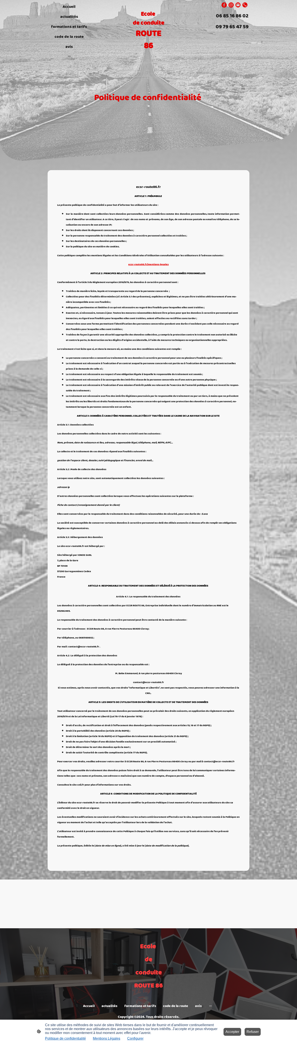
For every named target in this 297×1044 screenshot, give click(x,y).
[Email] (238, 5)
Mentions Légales (106, 1038)
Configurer (135, 1038)
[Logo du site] (149, 55)
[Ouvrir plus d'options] (69, 56)
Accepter (232, 1032)
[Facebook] (224, 5)
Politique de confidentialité (65, 1038)
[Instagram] (231, 5)
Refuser (253, 1032)
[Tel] (245, 5)
